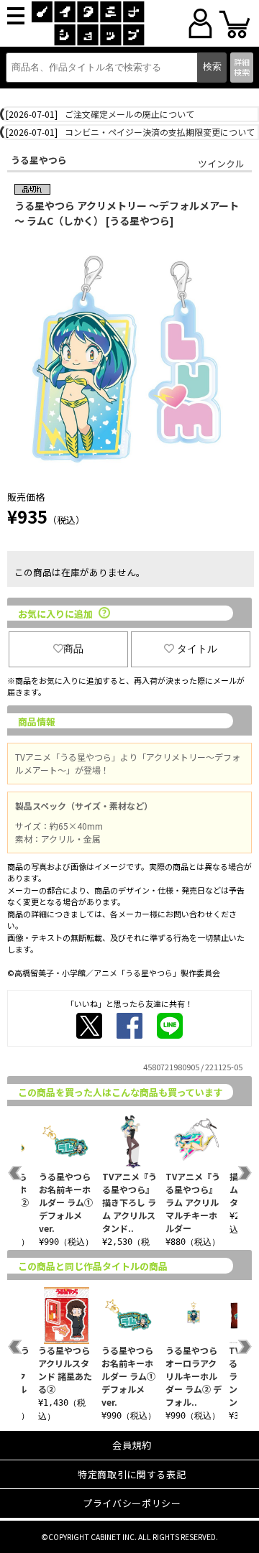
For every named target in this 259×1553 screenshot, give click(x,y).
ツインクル (221, 163)
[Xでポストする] (89, 1026)
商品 (73, 648)
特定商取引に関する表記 (132, 1474)
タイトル (197, 648)
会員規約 (132, 1445)
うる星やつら (39, 160)
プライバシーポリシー (132, 1503)
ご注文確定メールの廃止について (129, 114)
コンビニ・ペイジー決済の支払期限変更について (160, 132)
